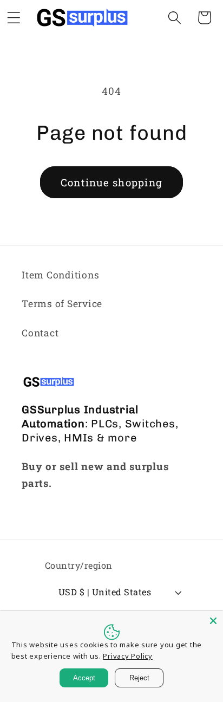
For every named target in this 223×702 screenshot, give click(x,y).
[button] (174, 17)
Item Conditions (60, 275)
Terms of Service (62, 303)
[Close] (213, 620)
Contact (40, 333)
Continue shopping (111, 182)
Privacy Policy (128, 656)
